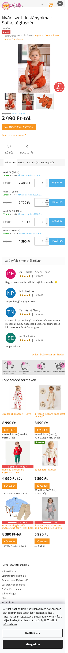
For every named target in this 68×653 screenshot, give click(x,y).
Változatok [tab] (10, 162)
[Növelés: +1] (47, 181)
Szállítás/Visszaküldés (13, 585)
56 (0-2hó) (40, 546)
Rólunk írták (8, 602)
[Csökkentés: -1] (47, 185)
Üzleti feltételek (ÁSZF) (14, 576)
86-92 (19, 493)
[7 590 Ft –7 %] (50, 509)
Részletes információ (13, 135)
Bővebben (9, 430)
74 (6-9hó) (51, 434)
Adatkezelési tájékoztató (15, 580)
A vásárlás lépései (11, 589)
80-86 (12, 493)
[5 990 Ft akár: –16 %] (17, 453)
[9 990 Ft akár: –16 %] (17, 509)
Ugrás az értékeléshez (47, 35)
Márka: (14, 39)
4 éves (5, 546)
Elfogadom (33, 644)
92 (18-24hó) (8, 438)
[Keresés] (41, 3)
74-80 (5, 493)
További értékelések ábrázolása (48, 354)
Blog (4, 598)
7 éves (14, 546)
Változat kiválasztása (19, 127)
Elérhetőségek (9, 593)
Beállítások (32, 633)
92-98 (26, 493)
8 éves (22, 546)
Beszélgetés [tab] (47, 162)
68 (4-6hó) (40, 434)
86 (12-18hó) (21, 434)
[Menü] (60, 3)
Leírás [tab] (21, 162)
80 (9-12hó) (8, 434)
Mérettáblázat (9, 571)
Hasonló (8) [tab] (33, 162)
